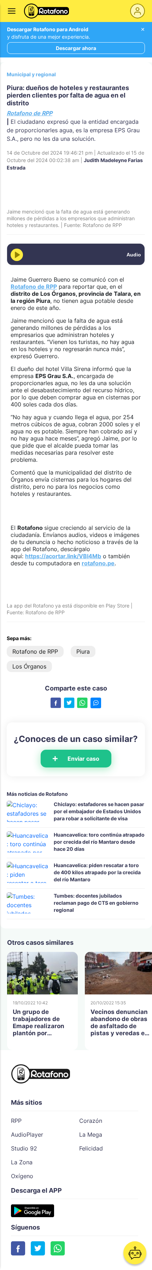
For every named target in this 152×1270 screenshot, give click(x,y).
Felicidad (91, 1148)
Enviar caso (83, 758)
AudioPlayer (27, 1134)
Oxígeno (22, 1176)
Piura (83, 651)
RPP (16, 1120)
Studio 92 (24, 1148)
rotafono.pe (98, 563)
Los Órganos (29, 666)
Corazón (90, 1120)
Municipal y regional (31, 74)
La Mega (90, 1134)
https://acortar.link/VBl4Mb (63, 556)
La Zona (22, 1162)
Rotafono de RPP (29, 113)
